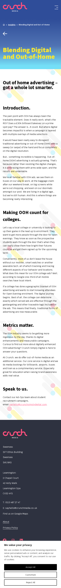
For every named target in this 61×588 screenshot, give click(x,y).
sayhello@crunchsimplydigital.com (28, 404)
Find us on (15, 513)
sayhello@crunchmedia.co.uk (21, 508)
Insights (11, 25)
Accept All (30, 567)
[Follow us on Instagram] (13, 540)
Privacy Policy (10, 527)
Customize (30, 575)
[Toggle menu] (56, 7)
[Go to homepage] (20, 7)
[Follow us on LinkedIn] (21, 540)
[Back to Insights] (30, 34)
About (6, 521)
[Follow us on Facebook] (4, 540)
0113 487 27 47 (12, 502)
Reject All (30, 582)
